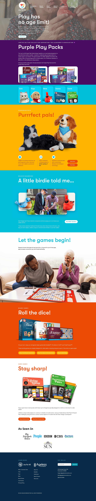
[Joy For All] (22, 6)
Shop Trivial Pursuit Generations (27, 352)
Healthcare (36, 474)
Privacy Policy (21, 482)
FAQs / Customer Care (23, 469)
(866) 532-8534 (61, 477)
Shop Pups (72, 164)
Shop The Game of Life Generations (46, 352)
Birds (19, 476)
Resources (36, 478)
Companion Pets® (33, 6)
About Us (36, 469)
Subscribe (75, 464)
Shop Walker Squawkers (71, 221)
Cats (19, 471)
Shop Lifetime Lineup (24, 419)
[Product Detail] (45, 80)
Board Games (42, 6)
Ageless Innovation (73, 7)
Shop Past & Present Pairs (38, 419)
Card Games (49, 6)
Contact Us (64, 6)
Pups (19, 474)
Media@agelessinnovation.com (64, 475)
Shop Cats (72, 161)
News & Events (56, 6)
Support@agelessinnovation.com (65, 473)
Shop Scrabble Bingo (62, 352)
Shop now (22, 36)
